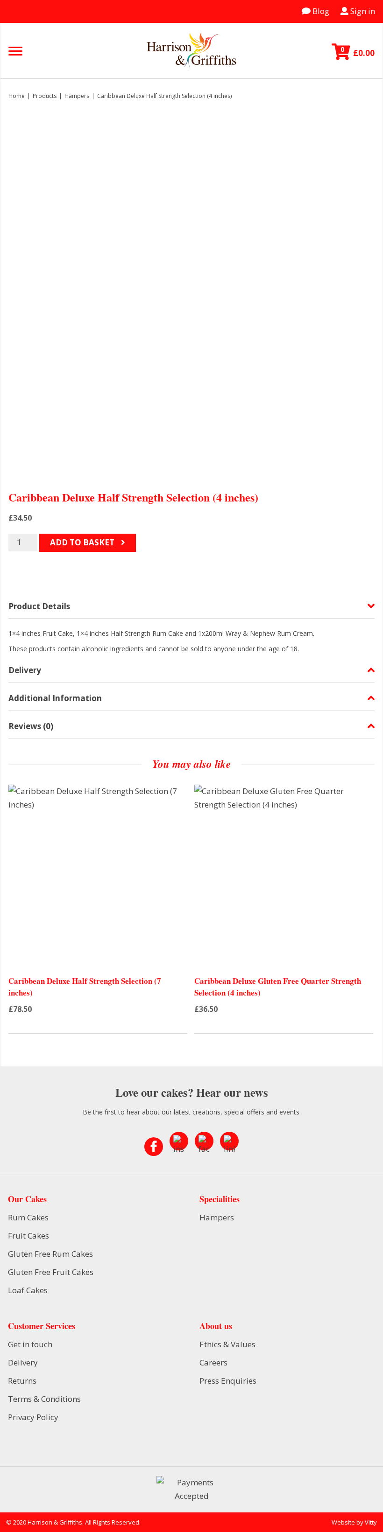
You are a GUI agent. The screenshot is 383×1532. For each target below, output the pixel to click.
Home (16, 96)
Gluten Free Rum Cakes (50, 1253)
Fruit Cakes (28, 1235)
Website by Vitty (354, 1522)
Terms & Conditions (44, 1398)
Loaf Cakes (28, 1290)
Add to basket (83, 542)
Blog (320, 11)
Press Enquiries (227, 1380)
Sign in (361, 11)
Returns (22, 1380)
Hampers (76, 96)
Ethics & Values (227, 1344)
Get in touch (30, 1344)
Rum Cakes (28, 1217)
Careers (213, 1362)
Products (45, 96)
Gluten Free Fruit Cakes (50, 1272)
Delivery (23, 1362)
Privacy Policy (33, 1417)
